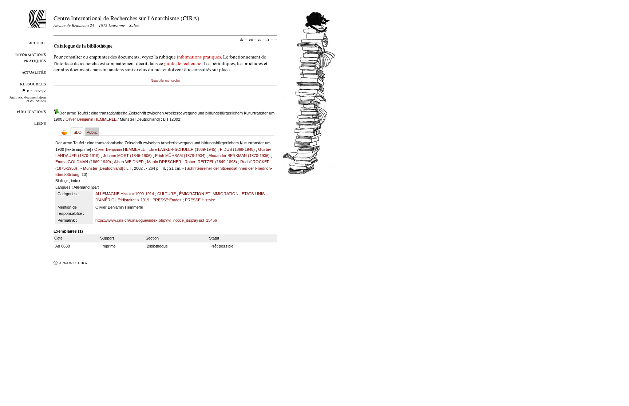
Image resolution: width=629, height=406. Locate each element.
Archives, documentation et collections (27, 99)
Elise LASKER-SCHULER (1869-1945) (183, 149)
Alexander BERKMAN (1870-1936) (239, 155)
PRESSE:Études (167, 200)
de (242, 39)
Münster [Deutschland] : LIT (107, 168)
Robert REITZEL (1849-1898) (211, 162)
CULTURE (166, 194)
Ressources (33, 83)
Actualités (33, 71)
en (251, 39)
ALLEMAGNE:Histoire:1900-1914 (124, 194)
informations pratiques (199, 56)
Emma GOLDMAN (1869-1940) (83, 162)
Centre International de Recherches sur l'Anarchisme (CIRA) (126, 18)
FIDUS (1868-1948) (237, 149)
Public (92, 132)
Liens (40, 122)
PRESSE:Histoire (200, 200)
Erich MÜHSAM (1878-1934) (180, 155)
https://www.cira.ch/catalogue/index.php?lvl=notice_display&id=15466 (156, 220)
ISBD (77, 132)
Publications (31, 111)
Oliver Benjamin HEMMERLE (91, 119)
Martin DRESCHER (164, 162)
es (259, 39)
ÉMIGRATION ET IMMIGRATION (208, 194)
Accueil (37, 42)
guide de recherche (182, 63)
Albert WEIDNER (129, 162)
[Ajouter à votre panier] (66, 132)
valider (96, 262)
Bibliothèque (36, 90)
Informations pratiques (30, 57)
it (275, 39)
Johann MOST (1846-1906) (127, 155)
